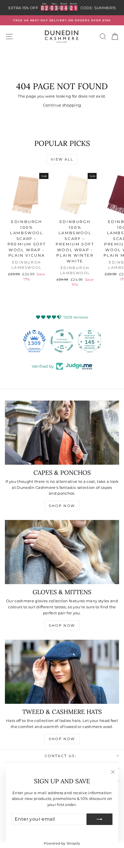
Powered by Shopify (62, 843)
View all (62, 159)
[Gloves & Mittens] (62, 552)
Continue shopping (62, 105)
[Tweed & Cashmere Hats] (62, 672)
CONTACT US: (60, 756)
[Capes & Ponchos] (62, 433)
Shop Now (62, 506)
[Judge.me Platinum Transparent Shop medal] (62, 340)
